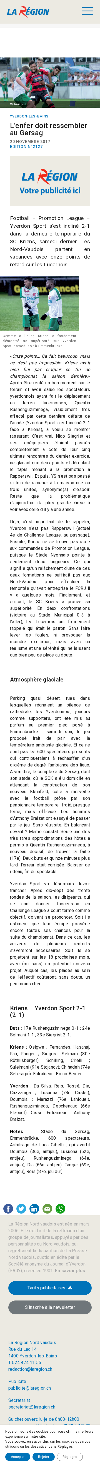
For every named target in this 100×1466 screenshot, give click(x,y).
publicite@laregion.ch (29, 1388)
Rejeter (43, 1457)
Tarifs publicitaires (46, 1287)
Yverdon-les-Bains (29, 116)
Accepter (18, 1457)
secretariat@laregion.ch (31, 1407)
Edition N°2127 (26, 146)
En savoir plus (69, 1270)
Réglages (65, 1447)
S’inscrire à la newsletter (50, 1307)
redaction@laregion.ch (30, 1369)
